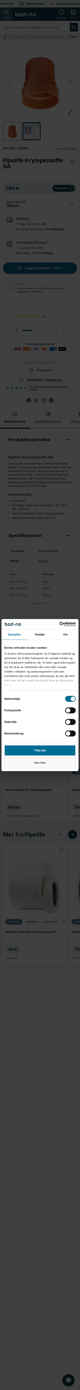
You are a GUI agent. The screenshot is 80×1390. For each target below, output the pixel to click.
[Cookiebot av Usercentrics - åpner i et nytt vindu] (59, 624)
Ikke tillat (40, 762)
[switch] (70, 710)
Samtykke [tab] (14, 634)
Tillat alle (40, 750)
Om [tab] (65, 634)
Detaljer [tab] (40, 634)
